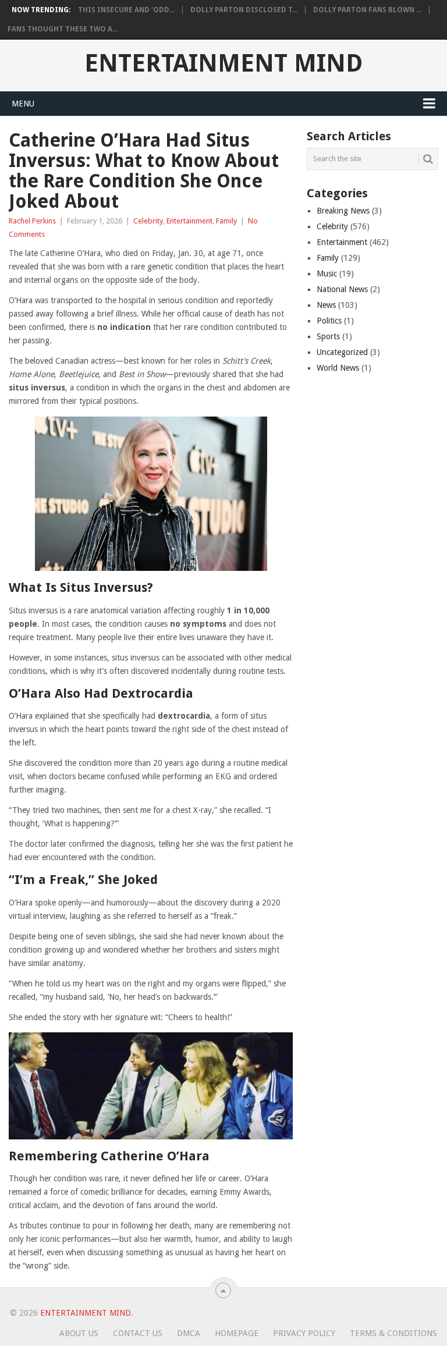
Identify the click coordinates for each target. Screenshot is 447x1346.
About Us (78, 1333)
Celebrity (148, 220)
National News (342, 289)
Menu (23, 103)
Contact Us (137, 1333)
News (326, 305)
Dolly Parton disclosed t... (243, 10)
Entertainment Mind (223, 63)
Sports (328, 336)
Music (327, 273)
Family (226, 220)
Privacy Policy (304, 1333)
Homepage (236, 1333)
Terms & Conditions (393, 1333)
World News (338, 367)
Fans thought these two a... (63, 29)
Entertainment (189, 220)
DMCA (188, 1333)
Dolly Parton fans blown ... (367, 10)
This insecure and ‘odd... (126, 10)
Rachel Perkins (32, 220)
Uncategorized (342, 352)
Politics (329, 320)
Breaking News (343, 210)
